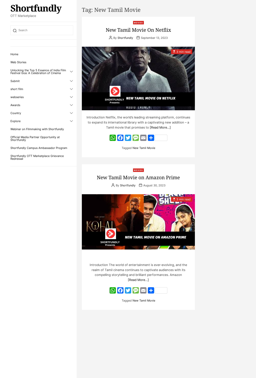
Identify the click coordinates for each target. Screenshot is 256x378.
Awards (15, 105)
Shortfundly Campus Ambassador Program (38, 148)
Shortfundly (35, 8)
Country (15, 113)
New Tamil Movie (144, 148)
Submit (15, 81)
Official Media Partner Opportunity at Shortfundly (35, 138)
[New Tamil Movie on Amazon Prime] (138, 226)
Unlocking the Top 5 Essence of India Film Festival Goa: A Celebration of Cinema (38, 71)
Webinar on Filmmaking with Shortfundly (37, 129)
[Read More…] (160, 127)
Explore (15, 121)
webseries (17, 97)
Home (14, 54)
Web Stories (18, 62)
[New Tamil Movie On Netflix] (138, 78)
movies (138, 23)
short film (16, 89)
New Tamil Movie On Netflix (138, 29)
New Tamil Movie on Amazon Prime (138, 177)
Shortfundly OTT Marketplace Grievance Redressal (37, 157)
